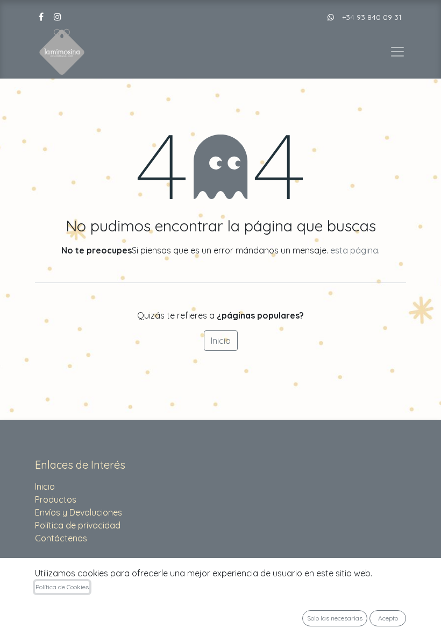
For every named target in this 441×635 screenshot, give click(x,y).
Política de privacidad (77, 525)
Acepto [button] (388, 618)
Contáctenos (61, 538)
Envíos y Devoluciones (78, 512)
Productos (55, 499)
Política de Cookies (62, 587)
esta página (354, 250)
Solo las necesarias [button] (334, 618)
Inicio (221, 340)
